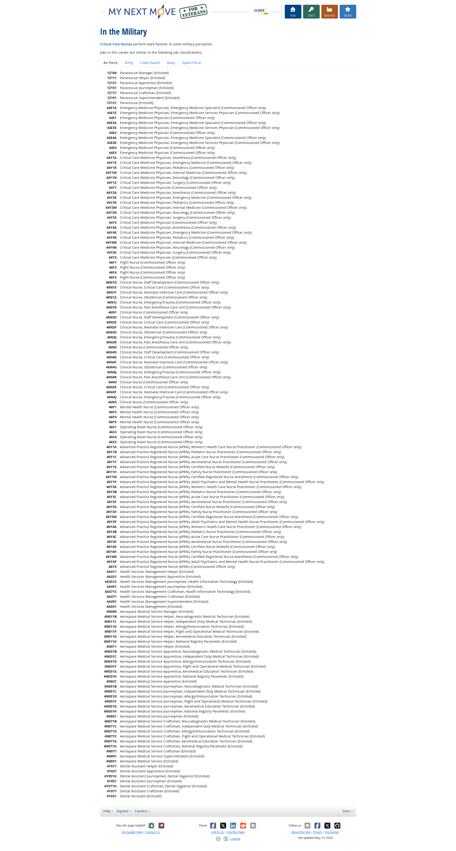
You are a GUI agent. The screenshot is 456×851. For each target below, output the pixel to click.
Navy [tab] (171, 62)
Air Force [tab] (111, 62)
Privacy (317, 832)
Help (107, 811)
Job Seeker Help (132, 832)
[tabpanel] (228, 434)
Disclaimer (332, 832)
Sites (346, 811)
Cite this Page (236, 832)
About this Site (300, 832)
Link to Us (217, 832)
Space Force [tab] (191, 62)
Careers (141, 811)
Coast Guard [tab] (150, 62)
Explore (122, 811)
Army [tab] (129, 62)
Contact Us (152, 832)
